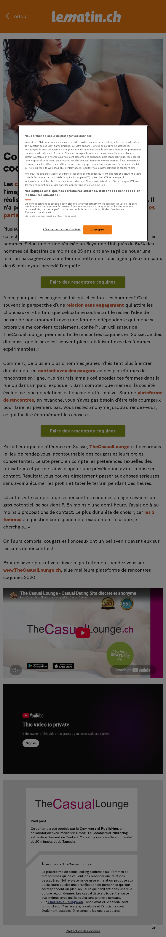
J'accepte (97, 230)
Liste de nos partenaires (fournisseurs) (50, 216)
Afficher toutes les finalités (62, 230)
